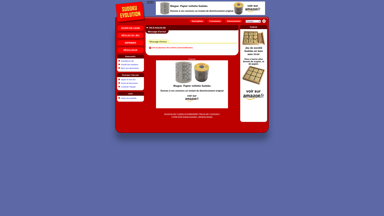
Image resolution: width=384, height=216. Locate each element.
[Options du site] (264, 21)
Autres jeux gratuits (128, 98)
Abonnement (233, 21)
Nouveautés (130, 57)
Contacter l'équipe (128, 87)
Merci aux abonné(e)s (130, 68)
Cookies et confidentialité (187, 114)
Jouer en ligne (130, 28)
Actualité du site (127, 61)
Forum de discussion (129, 83)
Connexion (215, 21)
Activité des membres (129, 65)
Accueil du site (170, 114)
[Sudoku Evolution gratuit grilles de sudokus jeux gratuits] (130, 18)
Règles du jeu (130, 35)
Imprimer (130, 43)
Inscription (197, 21)
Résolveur (130, 50)
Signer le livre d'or (128, 80)
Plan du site (204, 114)
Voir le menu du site (157, 28)
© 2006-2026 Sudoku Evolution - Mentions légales (192, 117)
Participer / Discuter (130, 75)
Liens (130, 94)
